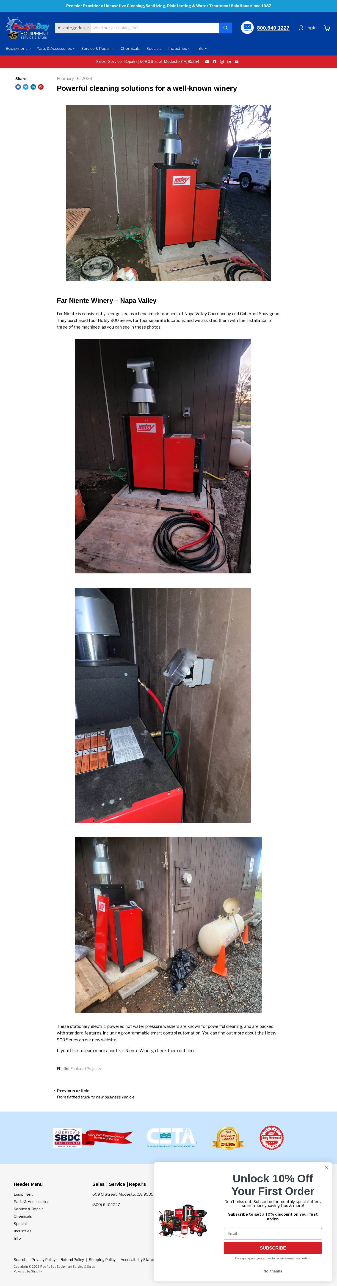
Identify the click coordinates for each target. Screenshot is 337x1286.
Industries (178, 48)
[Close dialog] (327, 1168)
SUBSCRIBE (273, 1247)
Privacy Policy (43, 1260)
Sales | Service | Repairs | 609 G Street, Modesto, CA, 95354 (147, 62)
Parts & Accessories (55, 48)
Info (200, 48)
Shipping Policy (102, 1260)
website (108, 1039)
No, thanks (272, 1271)
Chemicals (130, 48)
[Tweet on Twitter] (25, 87)
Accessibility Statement (142, 1260)
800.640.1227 (273, 28)
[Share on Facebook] (18, 87)
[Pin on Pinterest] (41, 87)
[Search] (225, 28)
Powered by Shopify (28, 1271)
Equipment (17, 48)
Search (20, 1260)
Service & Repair (96, 48)
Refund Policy (72, 1260)
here (190, 1050)
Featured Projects (86, 1069)
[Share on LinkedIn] (33, 87)
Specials (153, 48)
